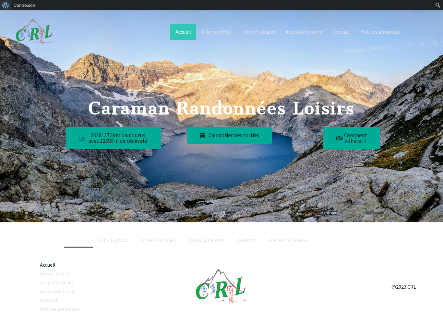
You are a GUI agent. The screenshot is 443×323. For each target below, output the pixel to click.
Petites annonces (380, 31)
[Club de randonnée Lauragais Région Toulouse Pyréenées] (35, 31)
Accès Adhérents (304, 31)
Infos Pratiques (258, 31)
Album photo (216, 31)
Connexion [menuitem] (24, 5)
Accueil (183, 31)
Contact (341, 31)
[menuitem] (5, 5)
